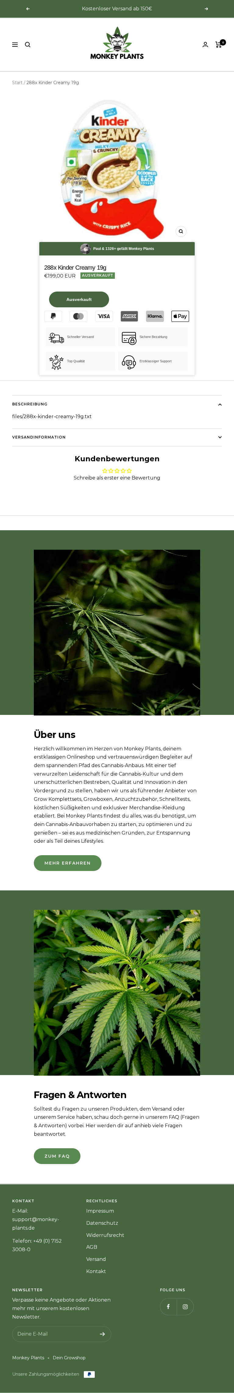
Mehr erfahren (67, 863)
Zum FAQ (57, 1156)
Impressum (100, 1211)
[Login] (205, 44)
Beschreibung (30, 404)
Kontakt (96, 1271)
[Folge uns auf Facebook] (168, 1306)
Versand (96, 1259)
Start (17, 82)
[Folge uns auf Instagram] (185, 1306)
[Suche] (27, 44)
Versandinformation (39, 437)
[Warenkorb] (218, 45)
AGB (91, 1247)
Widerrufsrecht (105, 1235)
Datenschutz (102, 1223)
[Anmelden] (102, 1334)
